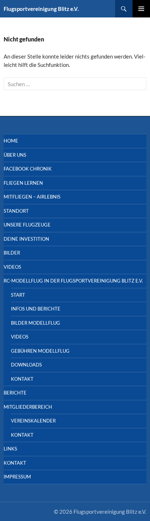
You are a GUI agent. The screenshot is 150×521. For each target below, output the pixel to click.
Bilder (12, 253)
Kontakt (22, 379)
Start (18, 295)
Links (10, 449)
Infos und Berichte (35, 309)
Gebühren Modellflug (40, 351)
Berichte (15, 393)
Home (11, 141)
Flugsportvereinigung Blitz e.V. (41, 8)
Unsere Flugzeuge (27, 225)
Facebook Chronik (28, 169)
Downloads (26, 365)
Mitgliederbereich (28, 407)
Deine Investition (26, 239)
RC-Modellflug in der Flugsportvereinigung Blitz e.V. (73, 281)
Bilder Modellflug (35, 323)
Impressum (17, 477)
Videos (12, 267)
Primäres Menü (141, 8)
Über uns (15, 155)
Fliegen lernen (23, 183)
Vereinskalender (33, 421)
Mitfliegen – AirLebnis (32, 197)
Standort (16, 211)
